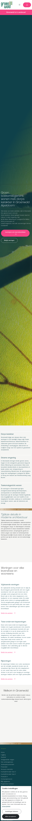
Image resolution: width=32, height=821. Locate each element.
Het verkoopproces (7, 762)
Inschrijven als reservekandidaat (15, 232)
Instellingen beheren (11, 811)
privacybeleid (6, 806)
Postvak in (4, 776)
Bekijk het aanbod (7, 613)
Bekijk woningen (9, 240)
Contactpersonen (6, 779)
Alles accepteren (10, 816)
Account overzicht (7, 769)
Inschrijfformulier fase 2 (8, 774)
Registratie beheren (7, 784)
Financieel (4, 767)
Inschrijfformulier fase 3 (8, 772)
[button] (19, 5)
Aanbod (3, 757)
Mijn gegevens (5, 781)
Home (3, 752)
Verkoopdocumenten (7, 764)
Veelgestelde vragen (7, 759)
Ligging (3, 755)
